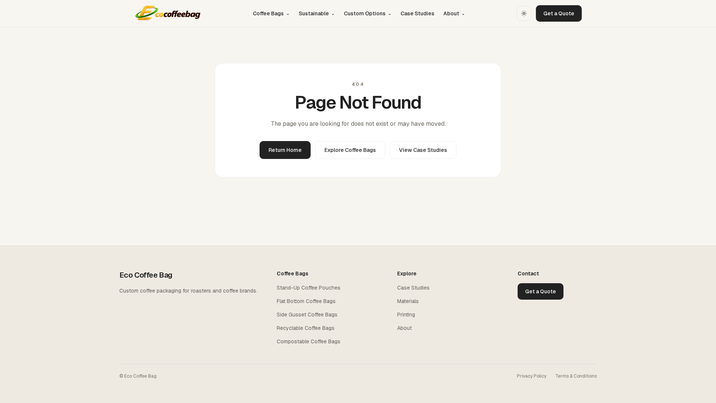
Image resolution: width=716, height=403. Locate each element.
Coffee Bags (271, 13)
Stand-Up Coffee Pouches (308, 287)
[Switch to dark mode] (523, 13)
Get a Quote (558, 13)
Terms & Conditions (576, 376)
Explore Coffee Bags (350, 150)
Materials (408, 301)
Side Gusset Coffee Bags (307, 314)
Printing (406, 314)
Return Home (285, 150)
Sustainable (317, 13)
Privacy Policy (531, 376)
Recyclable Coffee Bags (306, 328)
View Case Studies (423, 150)
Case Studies (417, 13)
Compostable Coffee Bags (308, 341)
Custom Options (368, 13)
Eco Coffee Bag (145, 275)
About (454, 13)
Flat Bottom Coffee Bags (306, 301)
